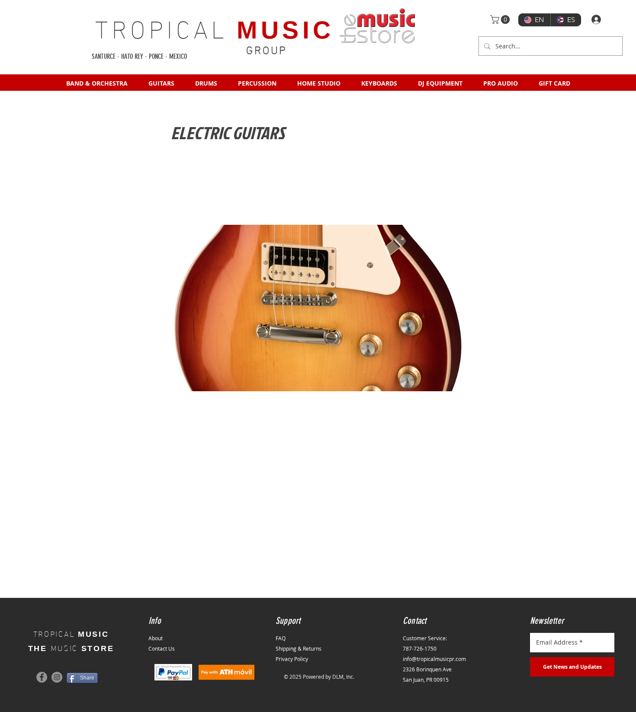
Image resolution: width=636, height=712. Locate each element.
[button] (501, 19)
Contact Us (161, 648)
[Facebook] (41, 677)
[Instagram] (56, 677)
